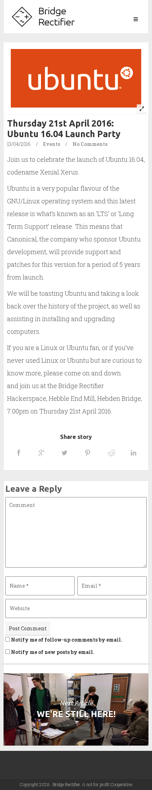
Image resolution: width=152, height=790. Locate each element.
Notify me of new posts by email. (52, 652)
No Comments (89, 144)
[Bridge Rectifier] (51, 16)
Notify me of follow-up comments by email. (66, 639)
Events (51, 144)
